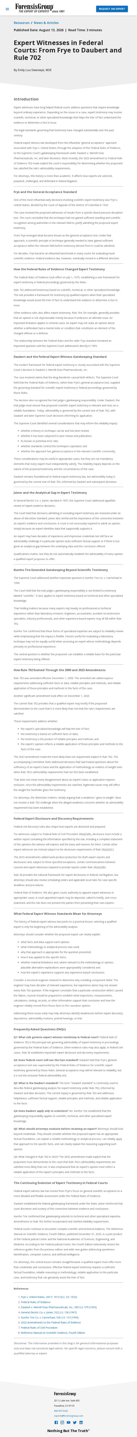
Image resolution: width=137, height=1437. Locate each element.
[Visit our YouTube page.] (68, 1423)
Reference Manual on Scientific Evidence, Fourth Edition (53, 1332)
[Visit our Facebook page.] (56, 1423)
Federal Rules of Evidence (35, 1302)
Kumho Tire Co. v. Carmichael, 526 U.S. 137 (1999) (50, 1317)
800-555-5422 (61, 1410)
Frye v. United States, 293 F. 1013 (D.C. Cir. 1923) (49, 1297)
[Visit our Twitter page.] (75, 1423)
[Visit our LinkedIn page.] (81, 1423)
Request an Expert (112, 8)
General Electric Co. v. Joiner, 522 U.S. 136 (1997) (49, 1312)
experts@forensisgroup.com (68, 1415)
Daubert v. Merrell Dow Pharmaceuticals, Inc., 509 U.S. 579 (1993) (59, 1307)
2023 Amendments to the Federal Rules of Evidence (51, 1322)
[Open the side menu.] (7, 9)
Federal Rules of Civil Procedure (39, 1327)
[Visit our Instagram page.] (62, 1423)
